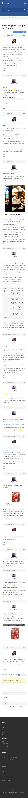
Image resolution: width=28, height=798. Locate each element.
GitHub (3, 773)
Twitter (3, 769)
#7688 (24, 473)
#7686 (24, 436)
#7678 (24, 75)
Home (3, 725)
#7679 (24, 113)
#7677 (24, 35)
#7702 (24, 647)
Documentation (5, 741)
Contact (3, 732)
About (3, 729)
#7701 (24, 601)
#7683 (24, 334)
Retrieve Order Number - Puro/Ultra (9, 757)
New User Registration (6, 746)
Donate (3, 734)
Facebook (4, 766)
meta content (20, 31)
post (25, 31)
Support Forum (5, 743)
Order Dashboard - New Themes (8, 759)
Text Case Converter (6, 780)
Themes (3, 755)
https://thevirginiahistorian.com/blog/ (11, 452)
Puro (16, 790)
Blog (6, 103)
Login (3, 748)
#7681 (24, 161)
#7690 (24, 549)
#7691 (24, 570)
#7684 (24, 382)
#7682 (24, 248)
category (15, 31)
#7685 (24, 408)
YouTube (3, 771)
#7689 (24, 524)
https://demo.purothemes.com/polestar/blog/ (13, 96)
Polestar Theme (9, 17)
